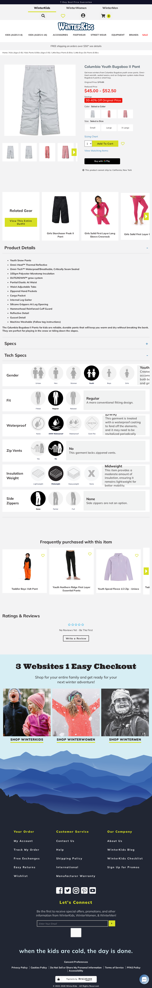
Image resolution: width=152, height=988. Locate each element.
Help (60, 849)
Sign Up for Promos (123, 867)
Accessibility (76, 970)
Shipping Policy (69, 858)
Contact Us (65, 840)
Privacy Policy (20, 967)
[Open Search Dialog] (43, 15)
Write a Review (76, 638)
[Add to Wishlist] (122, 143)
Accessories (60, 35)
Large (109, 127)
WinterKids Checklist (125, 858)
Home (5, 52)
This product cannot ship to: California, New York (108, 170)
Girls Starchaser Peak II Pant (60, 235)
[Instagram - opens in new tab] (76, 890)
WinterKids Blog (121, 849)
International (67, 867)
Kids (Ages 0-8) (14, 35)
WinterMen (110, 8)
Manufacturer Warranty (76, 876)
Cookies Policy (39, 967)
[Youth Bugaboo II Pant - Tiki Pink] (47, 151)
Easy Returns (25, 867)
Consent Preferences (76, 961)
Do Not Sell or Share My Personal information (76, 967)
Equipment (118, 35)
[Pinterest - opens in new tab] (84, 890)
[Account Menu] (83, 15)
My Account (23, 840)
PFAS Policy (134, 967)
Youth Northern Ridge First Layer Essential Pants (71, 589)
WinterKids (42, 8)
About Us (114, 840)
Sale (145, 35)
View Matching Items (96, 150)
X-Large (125, 127)
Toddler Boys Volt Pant (25, 588)
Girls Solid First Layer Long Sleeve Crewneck (100, 235)
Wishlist (21, 876)
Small (92, 127)
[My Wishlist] (63, 15)
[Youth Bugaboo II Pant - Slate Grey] (10, 151)
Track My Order (26, 849)
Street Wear (98, 35)
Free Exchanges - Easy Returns (76, 2)
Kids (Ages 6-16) (37, 35)
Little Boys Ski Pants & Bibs (86, 52)
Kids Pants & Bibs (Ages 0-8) (37, 52)
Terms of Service (114, 967)
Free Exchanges (27, 858)
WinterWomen (76, 8)
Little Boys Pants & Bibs (62, 52)
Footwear (79, 35)
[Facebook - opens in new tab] (59, 890)
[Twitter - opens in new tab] (68, 890)
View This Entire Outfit (21, 222)
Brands (133, 35)
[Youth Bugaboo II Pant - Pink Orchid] (66, 151)
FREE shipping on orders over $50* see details (76, 46)
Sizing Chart (91, 136)
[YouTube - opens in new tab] (93, 890)
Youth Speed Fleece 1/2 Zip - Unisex (118, 588)
